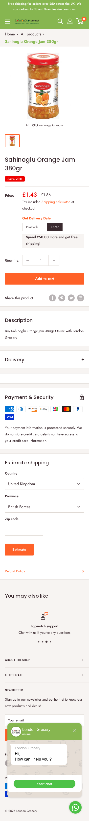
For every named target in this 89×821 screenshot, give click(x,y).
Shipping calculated (56, 201)
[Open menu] (7, 22)
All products (31, 34)
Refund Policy (15, 571)
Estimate (19, 549)
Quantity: (12, 260)
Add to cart (44, 278)
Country (11, 473)
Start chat (44, 784)
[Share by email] (80, 298)
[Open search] (60, 21)
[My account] (69, 21)
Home (10, 34)
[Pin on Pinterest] (61, 298)
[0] (80, 21)
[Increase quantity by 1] (54, 260)
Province (12, 496)
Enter (55, 226)
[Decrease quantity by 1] (27, 260)
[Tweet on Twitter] (71, 298)
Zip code (12, 518)
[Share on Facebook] (52, 298)
